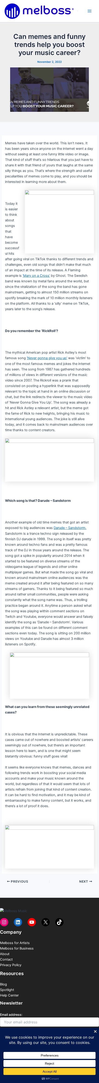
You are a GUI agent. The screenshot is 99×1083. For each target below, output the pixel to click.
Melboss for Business (17, 948)
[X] (45, 922)
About (4, 954)
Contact (6, 959)
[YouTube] (32, 922)
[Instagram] (4, 922)
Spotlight (7, 990)
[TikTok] (59, 922)
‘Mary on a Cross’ (36, 276)
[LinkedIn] (18, 922)
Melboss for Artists (15, 943)
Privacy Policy (10, 965)
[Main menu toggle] (89, 11)
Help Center (9, 995)
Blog (3, 984)
